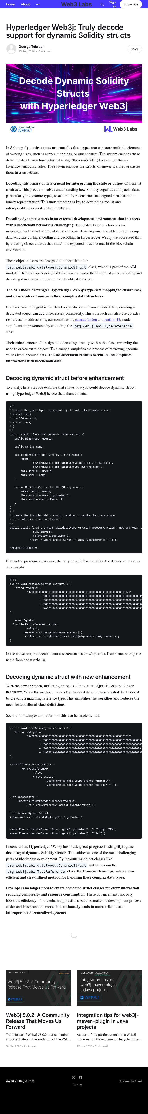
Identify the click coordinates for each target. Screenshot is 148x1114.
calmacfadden (85, 319)
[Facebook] (80, 1077)
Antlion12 (111, 319)
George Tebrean (31, 47)
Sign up (77, 1084)
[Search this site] (102, 4)
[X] (73, 1077)
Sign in (112, 4)
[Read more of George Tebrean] (11, 49)
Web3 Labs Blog (15, 1081)
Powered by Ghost (130, 1081)
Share (135, 49)
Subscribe (131, 4)
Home (10, 4)
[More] (38, 4)
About (25, 4)
